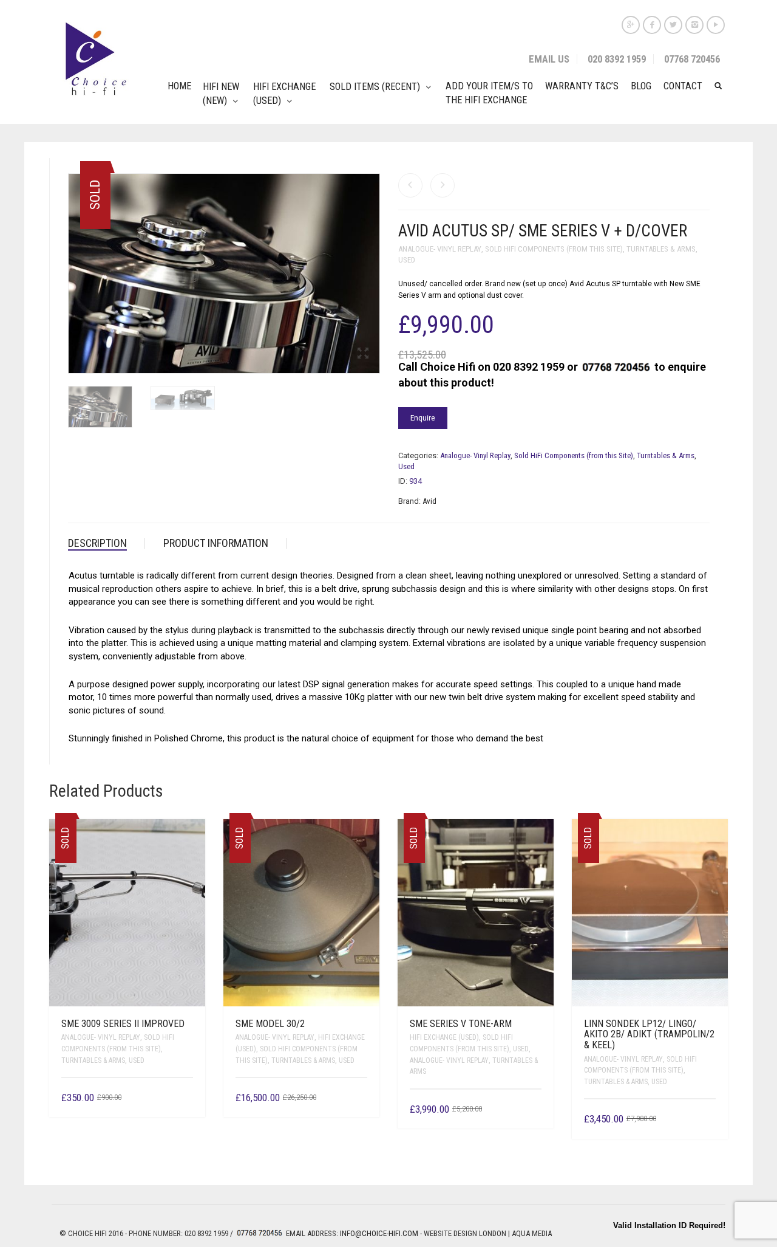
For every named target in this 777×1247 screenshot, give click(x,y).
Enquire (422, 417)
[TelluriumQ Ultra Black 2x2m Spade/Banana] (410, 185)
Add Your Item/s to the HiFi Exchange (489, 93)
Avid (429, 501)
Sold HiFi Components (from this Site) (554, 248)
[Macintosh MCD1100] (442, 185)
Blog (641, 86)
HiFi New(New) (221, 93)
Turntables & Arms (661, 248)
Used (406, 259)
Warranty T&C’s (582, 86)
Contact (682, 86)
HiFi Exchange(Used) (284, 93)
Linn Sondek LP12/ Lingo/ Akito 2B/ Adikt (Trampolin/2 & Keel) (649, 1034)
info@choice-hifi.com (379, 1233)
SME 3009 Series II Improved (123, 1023)
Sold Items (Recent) (375, 86)
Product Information (215, 543)
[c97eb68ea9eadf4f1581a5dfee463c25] (182, 401)
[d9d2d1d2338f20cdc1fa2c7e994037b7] (100, 410)
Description (97, 543)
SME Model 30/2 (270, 1023)
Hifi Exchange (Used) (444, 1037)
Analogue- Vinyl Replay (439, 248)
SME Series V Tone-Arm (461, 1023)
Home (179, 86)
